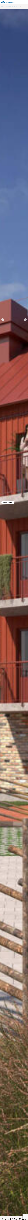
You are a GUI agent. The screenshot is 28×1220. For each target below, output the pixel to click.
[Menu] (24, 2)
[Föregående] (2, 319)
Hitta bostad (8, 6)
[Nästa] (25, 319)
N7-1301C (14, 6)
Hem (2, 6)
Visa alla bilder (8, 503)
